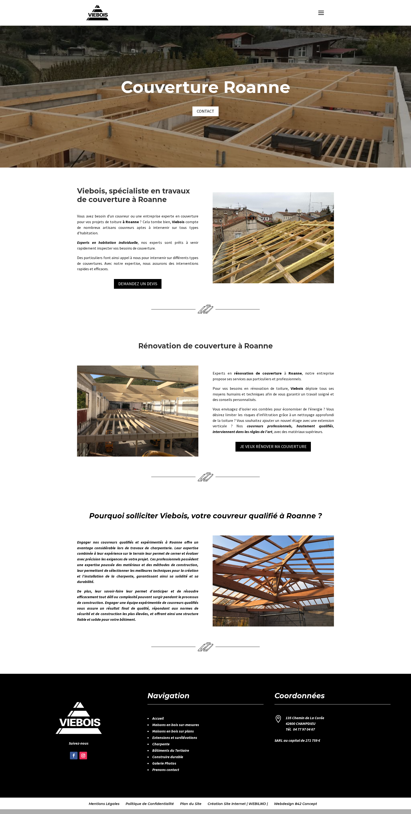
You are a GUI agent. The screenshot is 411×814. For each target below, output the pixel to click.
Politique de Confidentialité (150, 804)
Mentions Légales (104, 804)
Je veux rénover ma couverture (273, 446)
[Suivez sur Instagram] (83, 755)
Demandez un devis (137, 283)
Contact (205, 111)
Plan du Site (190, 804)
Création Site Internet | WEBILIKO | (238, 804)
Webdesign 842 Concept (295, 804)
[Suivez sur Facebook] (74, 755)
